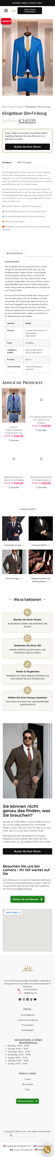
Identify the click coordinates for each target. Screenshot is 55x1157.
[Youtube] (35, 999)
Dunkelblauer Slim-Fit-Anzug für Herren (41, 419)
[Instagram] (23, 999)
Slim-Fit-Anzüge (16, 106)
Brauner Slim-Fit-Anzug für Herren (13, 479)
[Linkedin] (27, 999)
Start (4, 106)
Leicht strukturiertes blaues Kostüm (13, 430)
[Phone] (47, 1149)
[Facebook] (20, 999)
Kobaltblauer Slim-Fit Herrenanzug (41, 479)
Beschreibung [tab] (14, 253)
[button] (6, 10)
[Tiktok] (31, 999)
